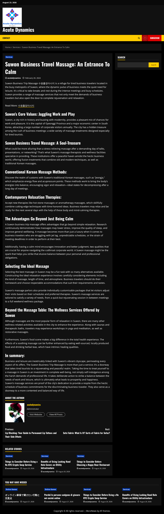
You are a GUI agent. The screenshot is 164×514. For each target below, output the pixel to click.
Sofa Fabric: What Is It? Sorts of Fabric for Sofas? (86, 431)
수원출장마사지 (26, 105)
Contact (6, 38)
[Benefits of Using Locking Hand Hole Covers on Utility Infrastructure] (57, 456)
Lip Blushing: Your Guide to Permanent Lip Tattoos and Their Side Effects (31, 433)
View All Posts (56, 414)
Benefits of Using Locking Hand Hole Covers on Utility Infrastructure (55, 465)
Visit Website (36, 414)
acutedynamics (14, 78)
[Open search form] (139, 38)
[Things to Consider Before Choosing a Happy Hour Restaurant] (93, 456)
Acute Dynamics (18, 29)
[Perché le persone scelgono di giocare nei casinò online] (62, 489)
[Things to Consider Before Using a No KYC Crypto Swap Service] (21, 456)
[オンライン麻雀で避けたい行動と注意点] (23, 489)
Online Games (11, 489)
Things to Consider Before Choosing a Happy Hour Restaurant (93, 463)
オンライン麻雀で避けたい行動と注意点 (22, 496)
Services (9, 57)
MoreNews (91, 511)
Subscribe (155, 38)
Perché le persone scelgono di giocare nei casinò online (62, 496)
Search (121, 57)
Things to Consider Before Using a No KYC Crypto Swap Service (21, 463)
